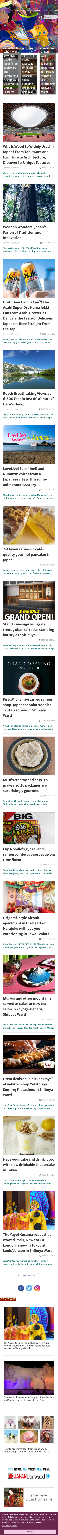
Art (23, 10)
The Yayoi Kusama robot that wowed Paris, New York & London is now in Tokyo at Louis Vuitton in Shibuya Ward (27, 1346)
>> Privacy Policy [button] (9, 1526)
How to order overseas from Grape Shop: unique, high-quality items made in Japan (26, 1450)
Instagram (37, 1288)
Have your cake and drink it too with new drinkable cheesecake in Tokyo (29, 1164)
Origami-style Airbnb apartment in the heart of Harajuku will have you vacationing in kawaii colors (48, 72)
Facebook (21, 1288)
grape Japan (10, 4)
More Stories (29, 1275)
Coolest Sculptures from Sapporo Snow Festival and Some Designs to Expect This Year (29, 1398)
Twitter (29, 1288)
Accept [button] (30, 1531)
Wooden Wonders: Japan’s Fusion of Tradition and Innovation (25, 232)
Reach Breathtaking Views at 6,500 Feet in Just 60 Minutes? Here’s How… (28, 398)
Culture (14, 10)
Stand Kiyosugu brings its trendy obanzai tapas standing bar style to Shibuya (29, 75)
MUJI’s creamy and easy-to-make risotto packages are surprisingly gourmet (26, 785)
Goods (47, 10)
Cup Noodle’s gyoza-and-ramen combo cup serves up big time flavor (29, 854)
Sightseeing (34, 10)
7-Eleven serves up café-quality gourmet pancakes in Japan (27, 554)
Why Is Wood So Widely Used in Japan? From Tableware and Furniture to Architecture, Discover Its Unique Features (12, 72)
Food (4, 10)
